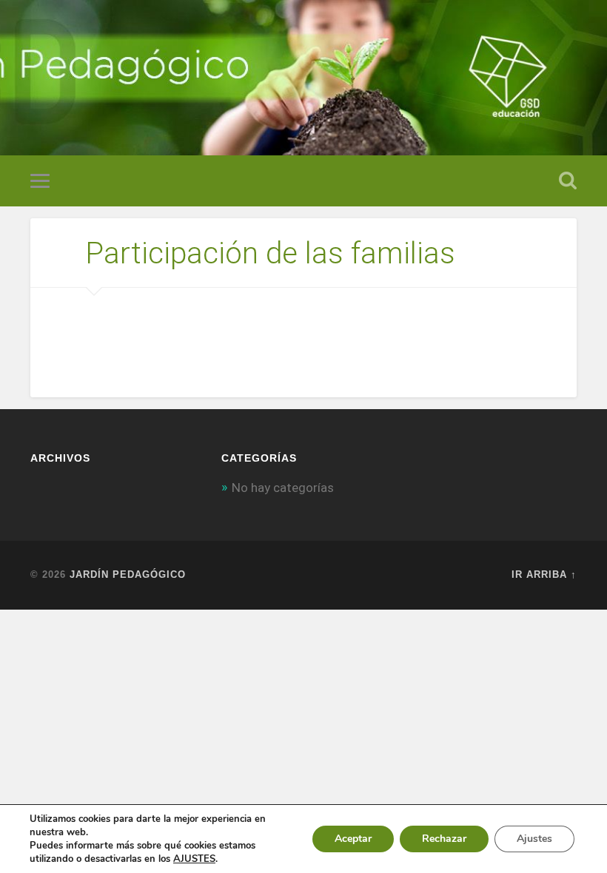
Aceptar (353, 839)
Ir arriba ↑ (544, 574)
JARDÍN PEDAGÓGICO (128, 574)
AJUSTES (194, 859)
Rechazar (444, 839)
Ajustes (534, 839)
